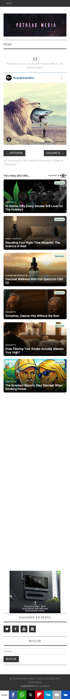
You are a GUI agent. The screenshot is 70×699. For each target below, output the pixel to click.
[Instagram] (32, 629)
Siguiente (55, 153)
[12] (35, 108)
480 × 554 (39, 63)
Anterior (14, 153)
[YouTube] (24, 629)
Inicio (9, 3)
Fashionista (27, 686)
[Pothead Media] (35, 24)
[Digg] (48, 695)
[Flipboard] (39, 695)
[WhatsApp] (22, 695)
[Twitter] (7, 629)
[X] (30, 695)
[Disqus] (35, 436)
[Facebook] (15, 629)
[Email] (56, 695)
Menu (8, 44)
